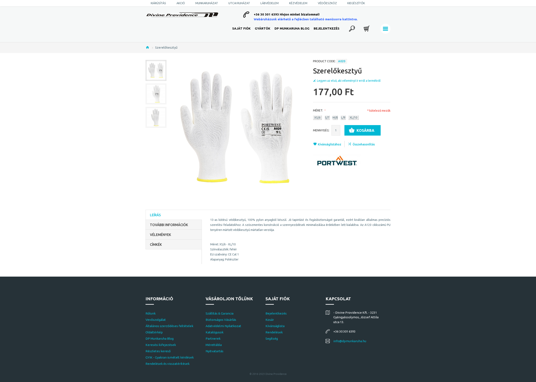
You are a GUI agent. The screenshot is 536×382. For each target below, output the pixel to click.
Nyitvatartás (214, 351)
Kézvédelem (298, 3)
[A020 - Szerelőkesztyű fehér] (156, 70)
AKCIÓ (181, 3)
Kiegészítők (356, 3)
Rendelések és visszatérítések (167, 363)
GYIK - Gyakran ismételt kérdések (170, 357)
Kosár (269, 319)
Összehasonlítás (364, 144)
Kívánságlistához (329, 144)
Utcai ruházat (239, 3)
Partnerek (213, 338)
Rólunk (151, 313)
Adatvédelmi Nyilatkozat (223, 326)
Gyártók (262, 28)
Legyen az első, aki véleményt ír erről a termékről (349, 80)
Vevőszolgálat (156, 319)
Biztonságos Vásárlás (221, 319)
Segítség (271, 338)
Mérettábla (214, 345)
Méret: (318, 110)
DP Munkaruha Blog (291, 28)
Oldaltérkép (154, 332)
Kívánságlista (275, 326)
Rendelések (274, 332)
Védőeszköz (327, 3)
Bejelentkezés (326, 28)
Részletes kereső (158, 351)
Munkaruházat (206, 3)
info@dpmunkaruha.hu (349, 341)
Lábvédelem (269, 3)
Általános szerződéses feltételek (169, 326)
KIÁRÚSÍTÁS (158, 3)
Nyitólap (147, 47)
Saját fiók (241, 28)
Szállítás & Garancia (219, 313)
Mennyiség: (321, 130)
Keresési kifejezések (161, 345)
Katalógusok (214, 332)
